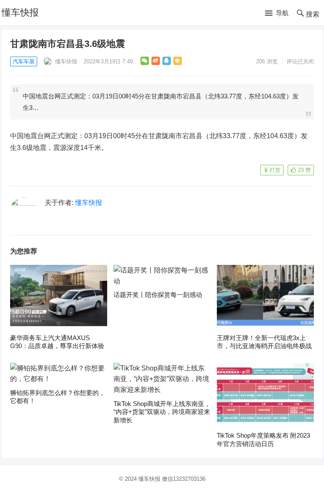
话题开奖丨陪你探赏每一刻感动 (157, 294)
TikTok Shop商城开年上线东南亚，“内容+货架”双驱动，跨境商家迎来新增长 (162, 412)
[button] (277, 13)
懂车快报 (20, 12)
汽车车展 (24, 61)
